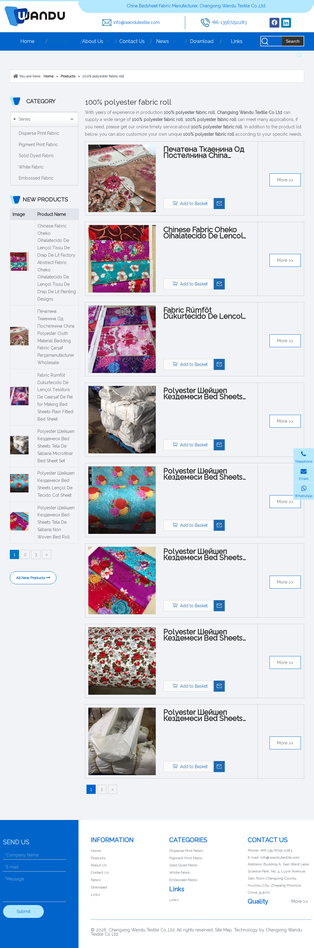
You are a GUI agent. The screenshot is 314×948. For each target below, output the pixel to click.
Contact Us (100, 872)
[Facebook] (274, 23)
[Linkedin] (286, 23)
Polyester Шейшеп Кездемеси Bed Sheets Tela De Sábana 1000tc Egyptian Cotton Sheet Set (208, 715)
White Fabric (31, 167)
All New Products (31, 578)
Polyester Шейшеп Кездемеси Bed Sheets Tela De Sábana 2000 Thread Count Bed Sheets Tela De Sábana (207, 635)
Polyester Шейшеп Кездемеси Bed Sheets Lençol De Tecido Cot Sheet (56, 484)
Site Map (223, 929)
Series (25, 119)
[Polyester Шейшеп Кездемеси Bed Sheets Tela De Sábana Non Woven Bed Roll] (122, 580)
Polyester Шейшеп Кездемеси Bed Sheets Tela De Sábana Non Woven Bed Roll (56, 522)
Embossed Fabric (36, 178)
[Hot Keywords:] (299, 55)
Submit (23, 911)
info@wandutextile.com (136, 22)
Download (99, 887)
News (96, 880)
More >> (285, 179)
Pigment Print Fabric (38, 144)
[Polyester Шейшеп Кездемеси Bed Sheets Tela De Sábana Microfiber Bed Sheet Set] (122, 419)
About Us (98, 865)
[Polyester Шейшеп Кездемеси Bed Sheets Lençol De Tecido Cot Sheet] (122, 499)
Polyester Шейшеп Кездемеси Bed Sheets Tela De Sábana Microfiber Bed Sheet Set (56, 446)
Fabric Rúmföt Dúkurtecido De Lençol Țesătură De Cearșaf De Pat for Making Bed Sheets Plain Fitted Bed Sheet (55, 397)
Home (96, 851)
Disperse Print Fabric (39, 133)
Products (98, 858)
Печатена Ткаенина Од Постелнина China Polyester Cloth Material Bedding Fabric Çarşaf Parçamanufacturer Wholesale (56, 337)
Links (95, 894)
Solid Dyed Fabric (36, 155)
